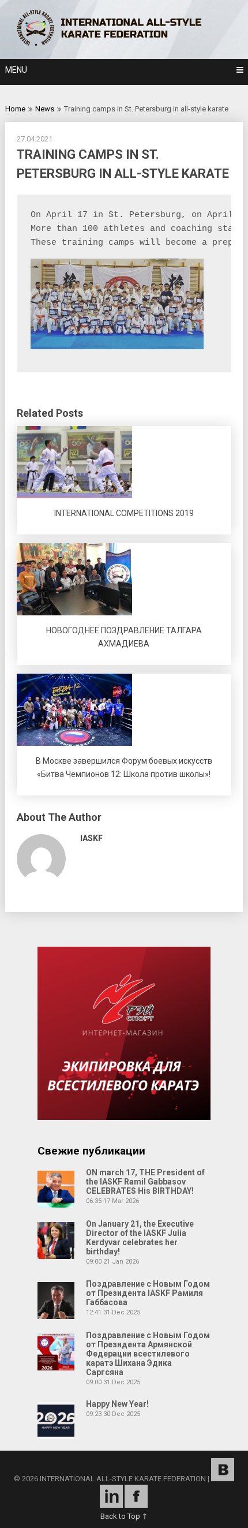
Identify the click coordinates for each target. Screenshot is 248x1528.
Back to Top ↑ (124, 1516)
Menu (16, 69)
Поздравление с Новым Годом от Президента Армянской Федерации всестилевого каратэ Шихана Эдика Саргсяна (148, 1354)
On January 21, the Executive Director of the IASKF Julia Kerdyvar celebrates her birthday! (140, 1237)
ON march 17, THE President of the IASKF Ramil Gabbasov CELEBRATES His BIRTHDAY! (145, 1181)
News (44, 108)
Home (15, 108)
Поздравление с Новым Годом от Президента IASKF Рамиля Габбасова (148, 1293)
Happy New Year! (117, 1404)
